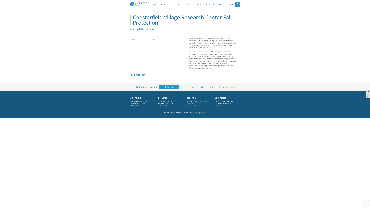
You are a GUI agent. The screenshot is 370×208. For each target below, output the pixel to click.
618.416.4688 (191, 106)
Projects (174, 4)
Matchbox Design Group (197, 113)
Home (154, 4)
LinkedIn (216, 87)
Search (238, 4)
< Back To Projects (138, 75)
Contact (229, 4)
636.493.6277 (219, 106)
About (164, 4)
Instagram (230, 87)
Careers (217, 4)
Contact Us (168, 87)
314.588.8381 (163, 106)
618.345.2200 (134, 106)
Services (186, 4)
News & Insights (202, 4)
